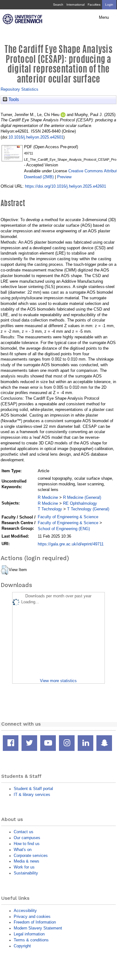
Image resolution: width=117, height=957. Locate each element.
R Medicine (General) (82, 497)
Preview (64, 177)
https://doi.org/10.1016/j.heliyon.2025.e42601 (65, 186)
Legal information (29, 934)
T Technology (50, 509)
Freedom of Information (35, 922)
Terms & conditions (31, 940)
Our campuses (27, 837)
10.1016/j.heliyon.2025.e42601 (35, 137)
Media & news (26, 861)
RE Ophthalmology (80, 503)
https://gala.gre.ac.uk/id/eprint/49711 (71, 544)
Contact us (23, 831)
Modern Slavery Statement (38, 928)
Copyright (22, 946)
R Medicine (48, 497)
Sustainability (26, 873)
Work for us (24, 867)
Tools (13, 99)
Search (58, 4)
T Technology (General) (88, 509)
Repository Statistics (19, 89)
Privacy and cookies (32, 916)
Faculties (94, 4)
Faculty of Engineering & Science (68, 516)
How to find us (27, 843)
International (75, 4)
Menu (104, 17)
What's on (23, 849)
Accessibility (25, 910)
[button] (4, 570)
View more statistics (58, 680)
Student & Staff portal (33, 788)
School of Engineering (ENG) (64, 528)
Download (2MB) (39, 177)
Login (109, 4)
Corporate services (31, 855)
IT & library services (32, 794)
